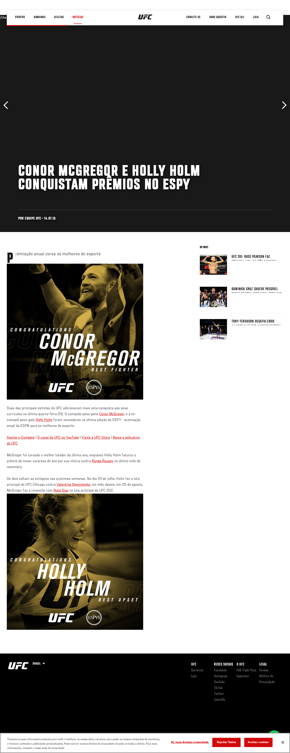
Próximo (283, 105)
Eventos (20, 17)
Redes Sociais (223, 665)
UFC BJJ (239, 17)
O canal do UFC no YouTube (58, 438)
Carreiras (197, 670)
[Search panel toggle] (268, 17)
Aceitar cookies (258, 742)
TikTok (218, 688)
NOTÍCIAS (77, 17)
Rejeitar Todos (226, 742)
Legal (263, 665)
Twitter (219, 694)
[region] (145, 743)
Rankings (39, 17)
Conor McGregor (111, 414)
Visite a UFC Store (96, 438)
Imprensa (243, 676)
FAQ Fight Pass (246, 670)
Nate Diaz (60, 491)
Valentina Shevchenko (73, 485)
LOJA (256, 17)
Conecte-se (193, 17)
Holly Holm (44, 420)
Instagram (220, 676)
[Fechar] (283, 742)
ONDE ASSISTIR (217, 17)
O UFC (240, 665)
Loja (194, 676)
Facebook (220, 670)
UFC (193, 665)
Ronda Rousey (102, 461)
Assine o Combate (21, 438)
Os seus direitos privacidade (190, 742)
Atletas (59, 17)
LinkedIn (219, 700)
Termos (264, 670)
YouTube (219, 682)
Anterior (7, 105)
